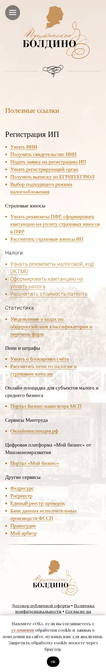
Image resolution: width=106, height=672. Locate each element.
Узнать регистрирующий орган (44, 169)
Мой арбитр (23, 533)
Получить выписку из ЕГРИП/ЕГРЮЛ (52, 176)
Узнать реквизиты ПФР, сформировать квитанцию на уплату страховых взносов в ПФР (55, 224)
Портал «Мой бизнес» (34, 463)
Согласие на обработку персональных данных (48, 614)
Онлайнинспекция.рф (34, 431)
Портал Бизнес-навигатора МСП (46, 406)
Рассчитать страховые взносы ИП (46, 239)
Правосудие (23, 525)
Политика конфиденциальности (54, 608)
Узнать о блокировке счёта (39, 359)
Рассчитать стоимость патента (48, 294)
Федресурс (22, 488)
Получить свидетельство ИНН (43, 154)
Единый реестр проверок (37, 503)
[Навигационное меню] (12, 12)
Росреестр (21, 495)
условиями (22, 630)
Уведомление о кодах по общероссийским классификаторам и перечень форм (51, 326)
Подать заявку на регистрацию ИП (48, 162)
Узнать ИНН (23, 147)
